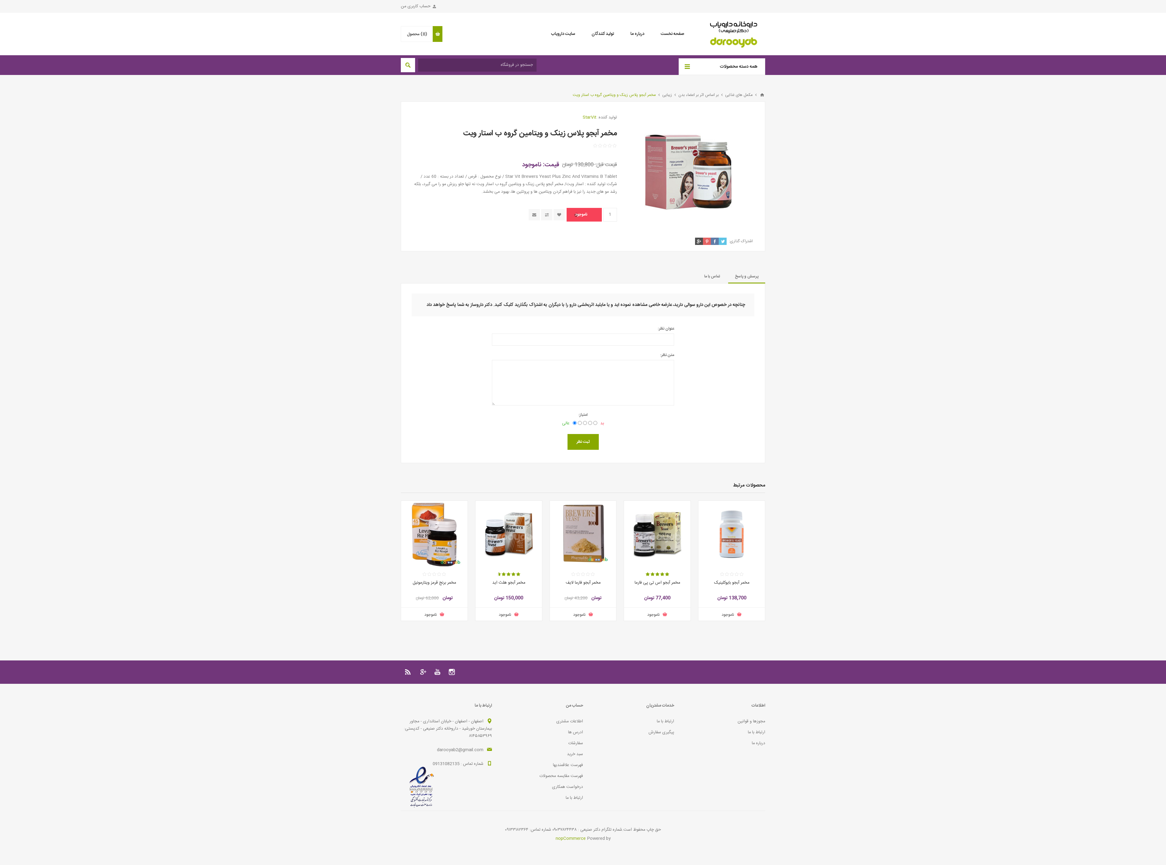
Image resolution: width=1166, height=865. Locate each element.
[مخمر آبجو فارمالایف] (583, 534)
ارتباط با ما (756, 732)
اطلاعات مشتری (569, 721)
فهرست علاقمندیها (568, 765)
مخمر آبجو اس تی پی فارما (657, 582)
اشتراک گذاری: (741, 241)
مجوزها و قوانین (751, 721)
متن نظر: (667, 355)
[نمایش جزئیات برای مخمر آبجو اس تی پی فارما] (657, 534)
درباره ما (758, 743)
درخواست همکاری (567, 787)
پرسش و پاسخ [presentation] (747, 276)
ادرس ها (575, 732)
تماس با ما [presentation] (712, 276)
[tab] (746, 276)
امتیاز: (583, 415)
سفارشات (575, 743)
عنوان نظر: (666, 328)
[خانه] (762, 95)
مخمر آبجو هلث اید (508, 582)
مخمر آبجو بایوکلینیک (731, 582)
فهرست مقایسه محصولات (561, 776)
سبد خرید (575, 754)
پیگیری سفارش (661, 732)
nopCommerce (571, 838)
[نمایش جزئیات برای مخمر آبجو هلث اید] (509, 534)
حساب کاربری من (416, 6)
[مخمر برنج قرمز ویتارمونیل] (434, 534)
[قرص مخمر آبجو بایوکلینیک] (731, 534)
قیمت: (551, 165)
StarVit (589, 117)
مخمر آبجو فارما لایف (583, 582)
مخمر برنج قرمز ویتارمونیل (434, 582)
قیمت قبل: (606, 165)
